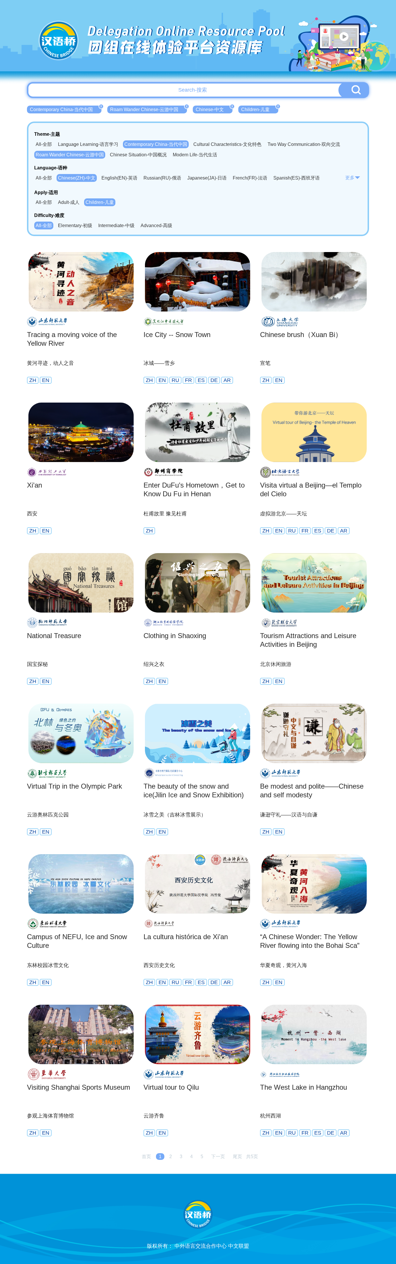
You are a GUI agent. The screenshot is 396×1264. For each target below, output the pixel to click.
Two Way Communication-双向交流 (304, 144)
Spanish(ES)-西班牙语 (296, 177)
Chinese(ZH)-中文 (76, 177)
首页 (146, 1156)
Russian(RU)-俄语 (162, 177)
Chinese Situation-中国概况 (138, 154)
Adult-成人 (68, 202)
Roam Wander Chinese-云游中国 (148, 109)
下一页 (218, 1156)
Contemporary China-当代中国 (65, 109)
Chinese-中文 (214, 109)
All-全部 (44, 144)
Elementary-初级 (75, 225)
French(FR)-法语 (250, 177)
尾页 (237, 1156)
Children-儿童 (259, 109)
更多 (350, 177)
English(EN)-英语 (119, 177)
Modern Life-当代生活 (195, 154)
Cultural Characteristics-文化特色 (227, 144)
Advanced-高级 (156, 225)
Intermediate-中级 (116, 225)
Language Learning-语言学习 (88, 144)
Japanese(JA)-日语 (207, 177)
